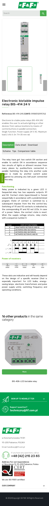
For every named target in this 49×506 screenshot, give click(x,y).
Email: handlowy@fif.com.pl (13, 447)
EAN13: (27, 114)
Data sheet (20, 145)
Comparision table (26, 151)
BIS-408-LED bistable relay (24, 381)
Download (33, 145)
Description (8, 145)
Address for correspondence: (15, 462)
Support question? (18, 407)
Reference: (7, 114)
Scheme (7, 151)
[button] (24, 371)
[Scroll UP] (45, 503)
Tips (14, 151)
